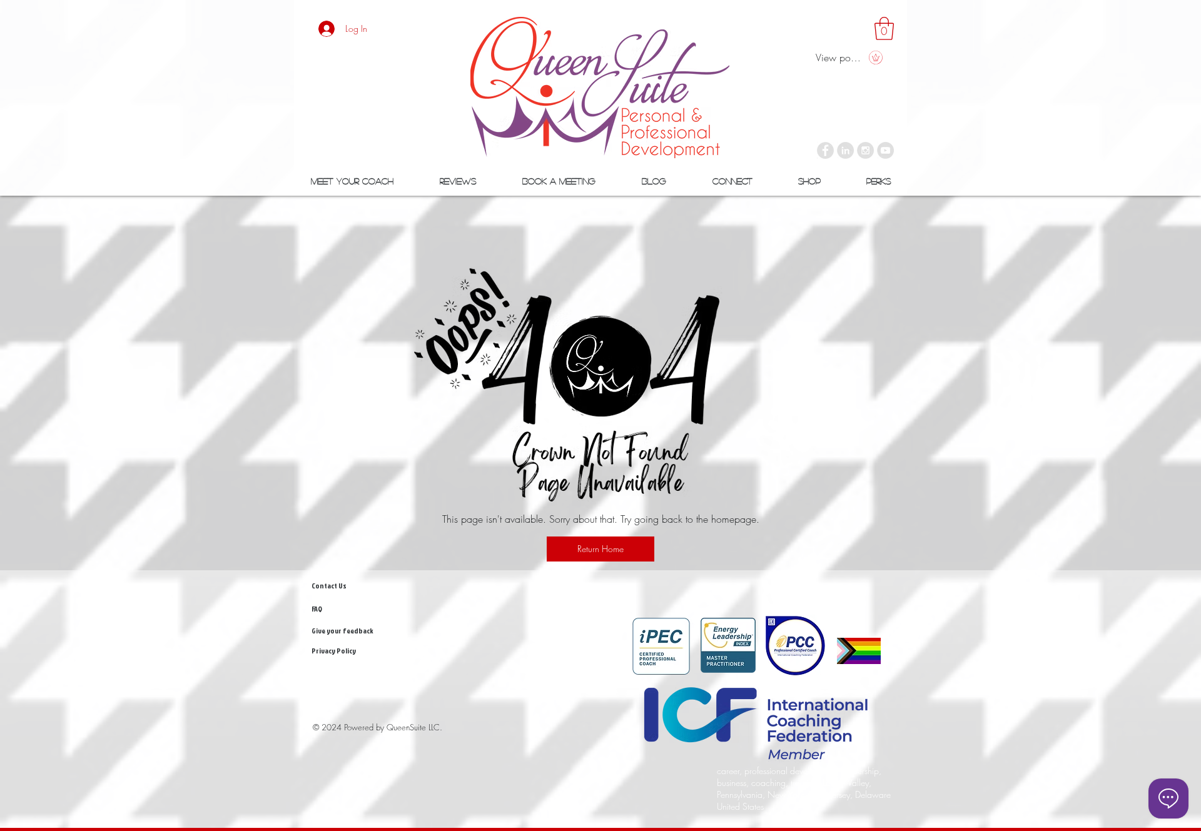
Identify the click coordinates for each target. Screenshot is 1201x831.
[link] (884, 28)
